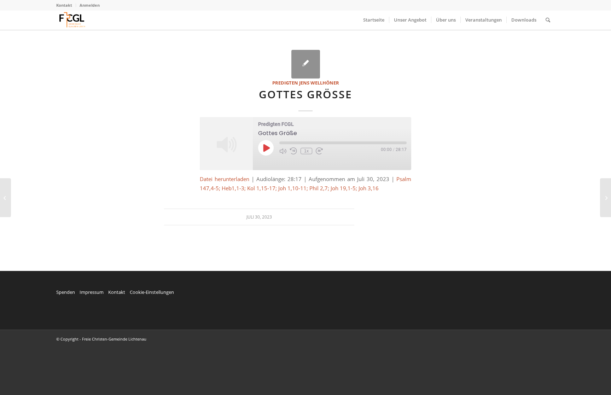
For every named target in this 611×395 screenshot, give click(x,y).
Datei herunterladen (224, 178)
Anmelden (90, 5)
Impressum (92, 292)
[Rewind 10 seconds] (293, 151)
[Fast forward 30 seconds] (319, 151)
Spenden (65, 292)
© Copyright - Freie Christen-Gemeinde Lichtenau (101, 339)
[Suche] (548, 20)
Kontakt (64, 5)
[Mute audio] (282, 151)
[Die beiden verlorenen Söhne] (5, 197)
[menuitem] (66, 5)
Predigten (285, 83)
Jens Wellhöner (319, 83)
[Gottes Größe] (305, 64)
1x (306, 151)
